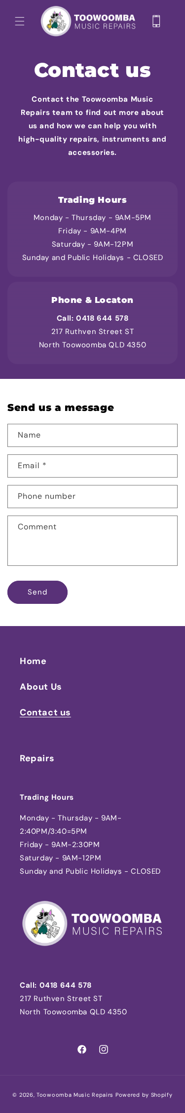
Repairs (37, 758)
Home (33, 661)
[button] (20, 21)
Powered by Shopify (144, 1094)
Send (37, 592)
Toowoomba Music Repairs (75, 1094)
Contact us (45, 712)
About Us (41, 687)
